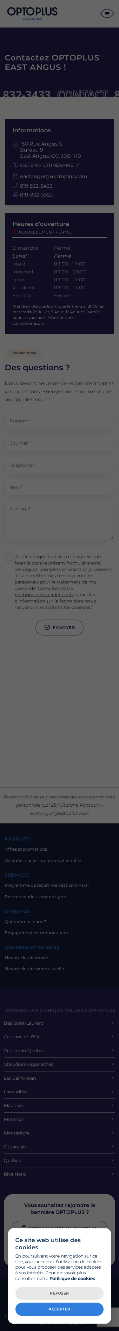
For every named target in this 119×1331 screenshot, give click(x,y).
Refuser (59, 1293)
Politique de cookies (72, 1278)
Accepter (59, 1309)
